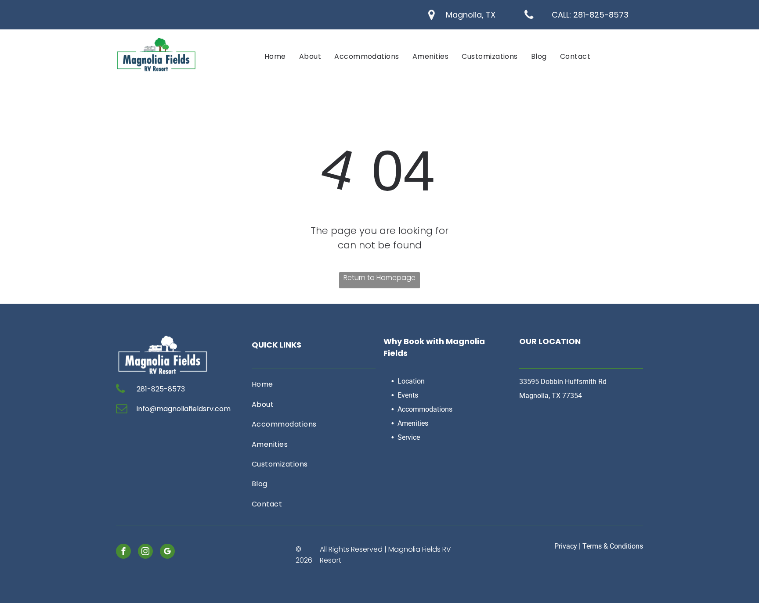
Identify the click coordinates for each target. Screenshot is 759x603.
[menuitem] (275, 56)
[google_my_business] (167, 552)
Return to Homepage (379, 278)
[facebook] (123, 552)
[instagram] (145, 552)
